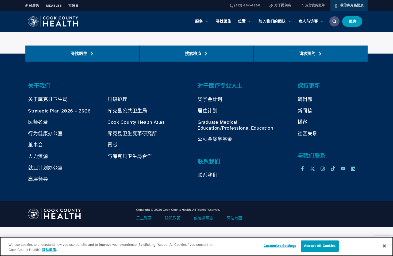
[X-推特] (312, 169)
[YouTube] (343, 169)
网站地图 (234, 218)
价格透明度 (203, 218)
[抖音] (333, 169)
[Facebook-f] (302, 169)
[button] (202, 21)
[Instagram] (323, 169)
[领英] (353, 169)
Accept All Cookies (320, 246)
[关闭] (384, 246)
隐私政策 (172, 218)
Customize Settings (280, 246)
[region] (196, 246)
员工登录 (144, 218)
